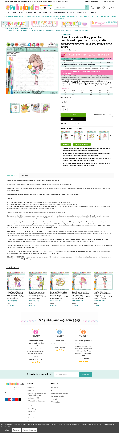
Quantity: (64, 106)
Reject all (16, 430)
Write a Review (108, 50)
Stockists (31, 415)
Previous (22, 347)
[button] (15, 24)
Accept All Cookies (29, 430)
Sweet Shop (11, 12)
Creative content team (35, 406)
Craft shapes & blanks (63, 12)
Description (12, 175)
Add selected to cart (82, 144)
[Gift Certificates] (98, 7)
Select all (66, 144)
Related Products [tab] (12, 267)
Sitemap (30, 421)
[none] (32, 67)
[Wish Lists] (104, 7)
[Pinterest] (78, 123)
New (20, 12)
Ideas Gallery (32, 409)
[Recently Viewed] (93, 7)
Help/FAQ (31, 390)
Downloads (81, 12)
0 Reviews (24, 175)
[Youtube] (16, 399)
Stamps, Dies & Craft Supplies (38, 12)
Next (97, 347)
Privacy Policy (32, 418)
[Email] (65, 123)
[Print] (68, 123)
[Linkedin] (75, 123)
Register (111, 1)
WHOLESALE (32, 412)
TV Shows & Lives (56, 402)
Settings (6, 430)
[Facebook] (62, 123)
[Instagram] (6, 399)
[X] (72, 123)
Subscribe (31, 387)
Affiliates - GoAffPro (34, 398)
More (92, 12)
